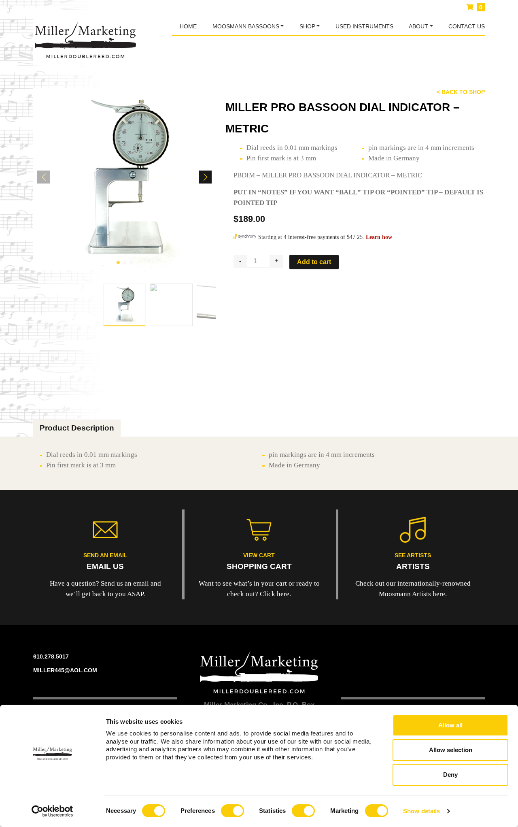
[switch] (232, 810)
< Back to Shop (461, 92)
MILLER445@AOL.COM (65, 670)
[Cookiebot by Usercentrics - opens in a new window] (52, 811)
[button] (118, 262)
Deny (450, 774)
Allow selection (450, 749)
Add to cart (314, 261)
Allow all (450, 725)
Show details (421, 811)
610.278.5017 (51, 656)
